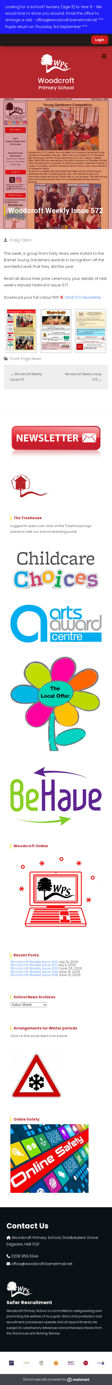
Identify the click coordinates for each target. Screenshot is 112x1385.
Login (99, 39)
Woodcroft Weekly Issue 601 (33, 965)
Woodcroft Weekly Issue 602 (34, 962)
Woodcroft (56, 83)
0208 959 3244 (24, 1256)
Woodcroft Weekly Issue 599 (34, 972)
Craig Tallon (20, 240)
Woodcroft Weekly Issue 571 (26, 377)
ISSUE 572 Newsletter (83, 297)
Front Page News (25, 358)
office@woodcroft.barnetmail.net (41, 1263)
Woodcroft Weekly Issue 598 (34, 975)
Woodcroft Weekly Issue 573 (83, 377)
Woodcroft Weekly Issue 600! (34, 968)
